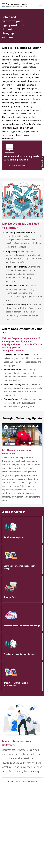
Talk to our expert (15, 165)
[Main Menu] (41, 5)
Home (10, 781)
